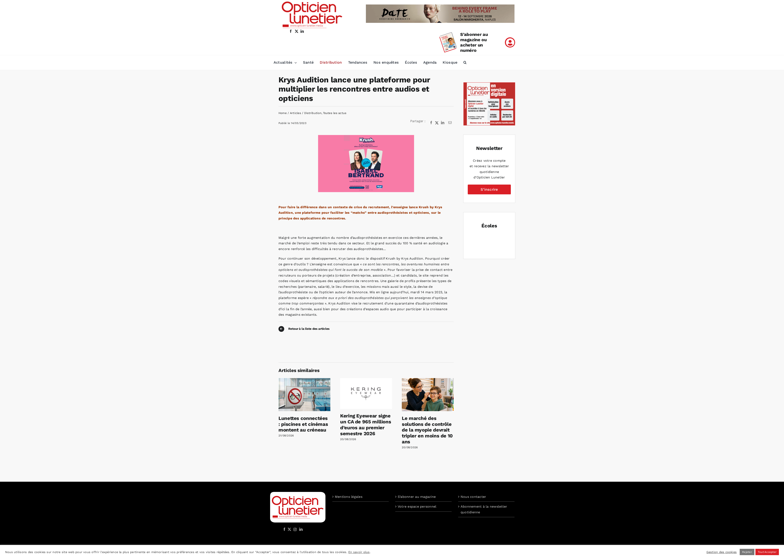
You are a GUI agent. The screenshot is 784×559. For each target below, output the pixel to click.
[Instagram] (294, 529)
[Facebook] (431, 123)
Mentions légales (348, 497)
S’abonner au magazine (417, 497)
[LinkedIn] (442, 123)
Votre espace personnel (417, 506)
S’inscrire (489, 189)
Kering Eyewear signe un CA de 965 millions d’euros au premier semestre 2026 (365, 424)
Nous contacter (473, 497)
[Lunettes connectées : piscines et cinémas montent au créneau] (304, 380)
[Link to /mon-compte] (510, 42)
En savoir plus (359, 552)
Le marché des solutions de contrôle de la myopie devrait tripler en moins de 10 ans (427, 430)
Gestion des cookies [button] (721, 552)
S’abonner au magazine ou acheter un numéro (474, 42)
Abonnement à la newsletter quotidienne (484, 509)
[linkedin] (302, 31)
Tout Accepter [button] (767, 551)
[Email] (450, 123)
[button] (465, 62)
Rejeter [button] (747, 551)
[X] (437, 123)
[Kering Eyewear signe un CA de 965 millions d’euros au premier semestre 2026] (366, 380)
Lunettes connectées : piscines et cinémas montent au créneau (303, 424)
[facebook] (290, 31)
